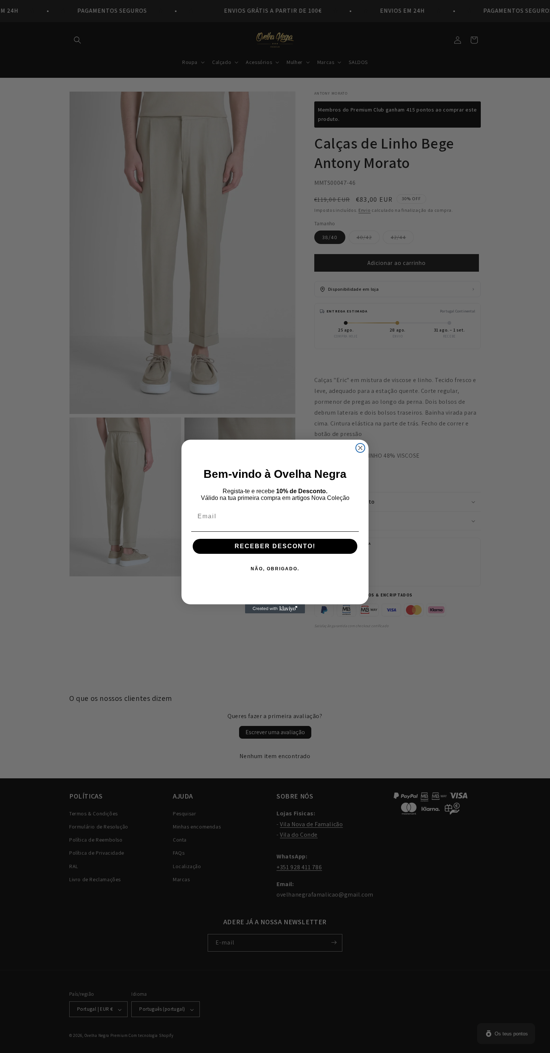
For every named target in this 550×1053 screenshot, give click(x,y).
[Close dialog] (360, 447)
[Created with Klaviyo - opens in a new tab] (275, 608)
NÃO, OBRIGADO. (275, 568)
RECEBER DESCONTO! (275, 546)
